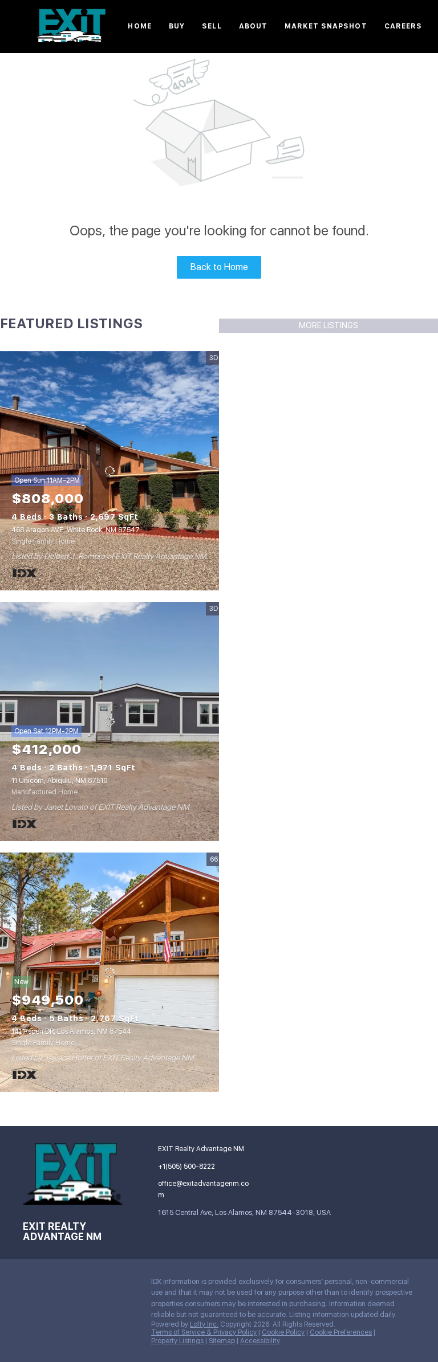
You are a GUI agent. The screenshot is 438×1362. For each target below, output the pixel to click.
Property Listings (177, 1341)
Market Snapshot (326, 26)
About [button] (253, 26)
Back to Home (219, 267)
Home (139, 26)
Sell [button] (211, 26)
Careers (403, 26)
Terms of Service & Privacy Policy (204, 1332)
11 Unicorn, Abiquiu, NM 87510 (59, 781)
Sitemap (222, 1341)
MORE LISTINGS (328, 325)
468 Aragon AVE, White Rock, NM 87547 (75, 530)
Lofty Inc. (204, 1324)
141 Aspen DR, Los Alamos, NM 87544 (71, 1031)
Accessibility (260, 1341)
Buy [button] (177, 26)
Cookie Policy (283, 1332)
